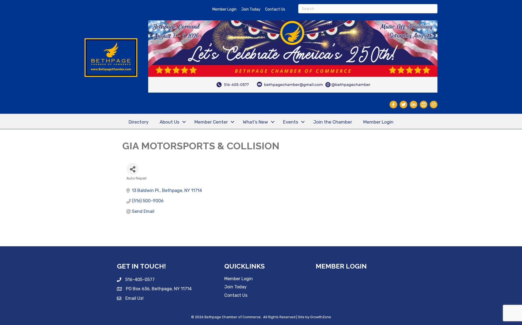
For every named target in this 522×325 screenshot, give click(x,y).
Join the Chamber (332, 122)
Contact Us (275, 9)
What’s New (255, 122)
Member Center (211, 122)
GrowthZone (320, 317)
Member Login (224, 9)
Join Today (250, 9)
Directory (138, 122)
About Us (169, 122)
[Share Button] (132, 169)
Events (290, 122)
